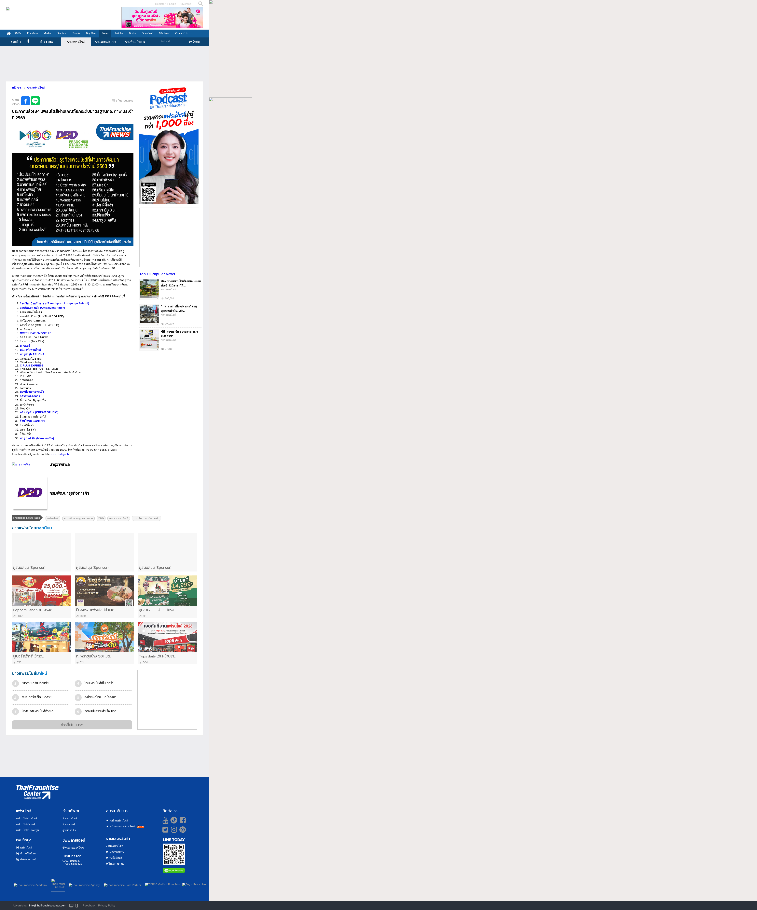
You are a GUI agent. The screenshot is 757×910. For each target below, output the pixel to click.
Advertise (185, 3)
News (105, 33)
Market (47, 33)
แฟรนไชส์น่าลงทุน (27, 830)
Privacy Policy (106, 905)
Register (160, 3)
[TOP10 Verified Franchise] (162, 884)
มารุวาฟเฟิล (59, 464)
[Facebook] (182, 820)
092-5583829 (73, 863)
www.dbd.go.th (59, 454)
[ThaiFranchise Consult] (58, 884)
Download (147, 33)
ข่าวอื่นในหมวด (72, 725)
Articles (118, 33)
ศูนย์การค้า (69, 830)
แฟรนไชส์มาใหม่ (26, 818)
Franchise (32, 33)
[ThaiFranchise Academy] (31, 884)
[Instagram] (173, 831)
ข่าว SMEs (46, 41)
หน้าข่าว (17, 87)
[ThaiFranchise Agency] (84, 884)
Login (172, 3)
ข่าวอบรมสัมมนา (105, 41)
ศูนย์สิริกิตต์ (115, 857)
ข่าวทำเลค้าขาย (135, 41)
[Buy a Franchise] (194, 884)
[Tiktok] (172, 820)
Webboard (164, 33)
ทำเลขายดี (69, 824)
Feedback (89, 905)
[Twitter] (164, 830)
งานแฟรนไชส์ (114, 846)
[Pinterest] (182, 831)
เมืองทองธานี (116, 851)
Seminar (62, 33)
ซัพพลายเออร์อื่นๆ (73, 847)
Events (76, 33)
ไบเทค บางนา (116, 863)
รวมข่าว (16, 41)
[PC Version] (71, 905)
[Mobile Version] (78, 905)
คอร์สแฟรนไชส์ (117, 820)
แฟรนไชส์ (26, 847)
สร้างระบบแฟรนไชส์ (120, 826)
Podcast (165, 41)
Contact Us (181, 33)
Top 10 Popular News (157, 274)
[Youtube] (164, 820)
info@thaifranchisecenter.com (47, 905)
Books (132, 33)
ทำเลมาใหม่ (69, 818)
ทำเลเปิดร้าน (28, 853)
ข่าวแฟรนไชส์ (76, 41)
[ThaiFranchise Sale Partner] (122, 884)
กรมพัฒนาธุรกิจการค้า (69, 493)
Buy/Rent (91, 33)
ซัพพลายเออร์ (28, 859)
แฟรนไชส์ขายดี (25, 824)
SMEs (17, 33)
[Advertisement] (104, 63)
